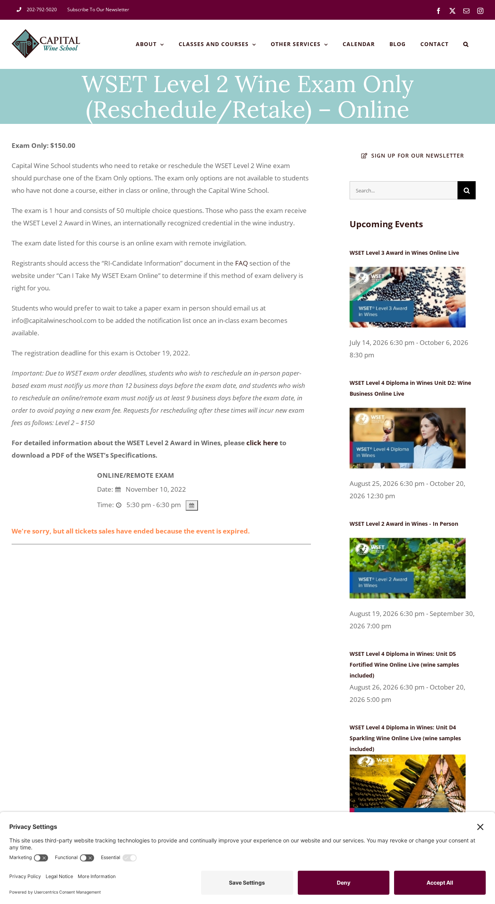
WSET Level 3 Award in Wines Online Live (404, 252)
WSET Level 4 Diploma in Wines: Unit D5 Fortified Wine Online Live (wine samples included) (404, 664)
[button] (466, 44)
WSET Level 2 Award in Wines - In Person (404, 523)
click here (262, 442)
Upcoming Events (386, 224)
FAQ (241, 263)
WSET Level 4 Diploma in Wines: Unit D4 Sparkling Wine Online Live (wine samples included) (405, 738)
